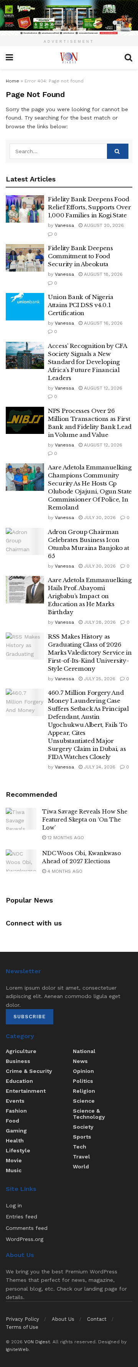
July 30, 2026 (99, 517)
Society (83, 1127)
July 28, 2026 (99, 622)
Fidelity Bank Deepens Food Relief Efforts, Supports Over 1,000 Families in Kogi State (89, 207)
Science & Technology (89, 1114)
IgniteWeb (17, 1349)
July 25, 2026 (98, 678)
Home (12, 81)
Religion (84, 1091)
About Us (63, 1319)
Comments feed (27, 1228)
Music (13, 1170)
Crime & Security (29, 1071)
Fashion (16, 1111)
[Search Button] (117, 151)
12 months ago (65, 837)
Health (15, 1140)
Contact (97, 1319)
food (12, 1121)
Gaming (16, 1131)
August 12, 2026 (102, 388)
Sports (82, 1137)
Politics (83, 1081)
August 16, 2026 (102, 323)
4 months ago (64, 871)
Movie (14, 1160)
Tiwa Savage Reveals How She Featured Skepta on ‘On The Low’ (84, 819)
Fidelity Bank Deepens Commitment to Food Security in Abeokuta (80, 256)
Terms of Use (22, 1327)
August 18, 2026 (102, 274)
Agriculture (21, 1051)
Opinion (83, 1071)
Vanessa (64, 225)
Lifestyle (18, 1150)
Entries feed (21, 1216)
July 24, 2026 (98, 767)
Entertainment (26, 1091)
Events (15, 1101)
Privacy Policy (22, 1319)
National (84, 1051)
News (80, 1061)
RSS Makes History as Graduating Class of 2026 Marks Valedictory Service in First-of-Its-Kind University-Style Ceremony (90, 652)
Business (18, 1061)
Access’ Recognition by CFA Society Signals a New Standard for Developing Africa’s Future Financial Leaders (87, 362)
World (81, 1166)
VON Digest (37, 1341)
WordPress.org (24, 1239)
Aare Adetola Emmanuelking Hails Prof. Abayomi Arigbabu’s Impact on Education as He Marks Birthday (89, 596)
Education (19, 1081)
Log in (14, 1205)
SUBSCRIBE (29, 1016)
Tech (79, 1147)
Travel (81, 1156)
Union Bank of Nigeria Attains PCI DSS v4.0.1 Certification (80, 305)
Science (84, 1101)
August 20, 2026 (103, 225)
